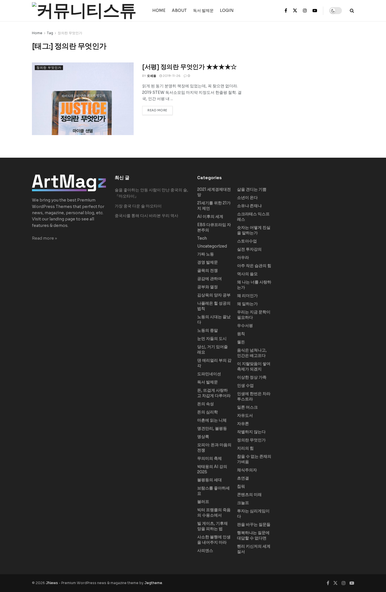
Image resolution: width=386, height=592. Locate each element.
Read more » (44, 238)
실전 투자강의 (249, 249)
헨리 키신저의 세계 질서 (253, 549)
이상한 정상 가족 (251, 377)
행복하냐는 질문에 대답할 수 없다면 (253, 535)
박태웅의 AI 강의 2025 (212, 469)
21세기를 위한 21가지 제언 (214, 205)
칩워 (241, 486)
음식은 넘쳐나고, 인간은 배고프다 (252, 353)
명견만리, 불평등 (212, 428)
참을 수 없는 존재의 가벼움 (254, 459)
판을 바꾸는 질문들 (253, 524)
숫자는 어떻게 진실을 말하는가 (253, 230)
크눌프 (243, 502)
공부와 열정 (207, 286)
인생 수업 (245, 385)
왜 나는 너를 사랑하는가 (254, 284)
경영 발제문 (207, 262)
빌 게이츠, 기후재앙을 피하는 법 (212, 526)
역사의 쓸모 (247, 273)
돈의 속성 (205, 403)
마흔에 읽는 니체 (212, 420)
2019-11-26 (171, 76)
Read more (157, 110)
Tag (50, 33)
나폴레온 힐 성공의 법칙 (214, 306)
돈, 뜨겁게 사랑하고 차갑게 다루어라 (214, 393)
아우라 (243, 257)
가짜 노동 (205, 254)
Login (227, 10)
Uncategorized (212, 246)
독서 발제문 (203, 10)
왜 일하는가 (247, 303)
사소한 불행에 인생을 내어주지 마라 (214, 539)
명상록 (203, 436)
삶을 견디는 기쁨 (251, 189)
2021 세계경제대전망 (214, 192)
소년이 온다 (247, 197)
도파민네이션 (209, 373)
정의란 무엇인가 (70, 33)
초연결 (243, 478)
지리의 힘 (245, 448)
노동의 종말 (207, 330)
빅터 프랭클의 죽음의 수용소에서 (214, 512)
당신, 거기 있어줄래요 (212, 349)
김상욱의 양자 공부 (214, 295)
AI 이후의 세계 (210, 216)
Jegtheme (153, 583)
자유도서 (245, 415)
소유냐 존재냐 (249, 205)
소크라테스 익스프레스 (253, 216)
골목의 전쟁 (207, 270)
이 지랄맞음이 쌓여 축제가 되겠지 (253, 366)
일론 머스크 (247, 407)
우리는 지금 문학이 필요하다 (253, 314)
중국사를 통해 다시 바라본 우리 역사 (146, 215)
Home (159, 10)
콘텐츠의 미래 (249, 494)
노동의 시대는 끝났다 (214, 319)
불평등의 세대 (209, 479)
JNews (52, 583)
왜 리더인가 (247, 295)
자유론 (243, 423)
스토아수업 (247, 241)
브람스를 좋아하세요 (213, 490)
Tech (202, 238)
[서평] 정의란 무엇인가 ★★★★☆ (189, 67)
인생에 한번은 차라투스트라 (253, 396)
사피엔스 (205, 550)
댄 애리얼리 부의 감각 (214, 363)
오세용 (151, 76)
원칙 (241, 333)
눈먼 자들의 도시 (212, 338)
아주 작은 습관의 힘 (254, 265)
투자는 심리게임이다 (253, 513)
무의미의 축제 (209, 458)
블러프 (203, 501)
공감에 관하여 (209, 278)
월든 (241, 341)
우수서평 (245, 325)
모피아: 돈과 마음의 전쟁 (214, 447)
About (179, 10)
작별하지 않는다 (251, 431)
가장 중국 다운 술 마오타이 (138, 206)
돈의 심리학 (207, 412)
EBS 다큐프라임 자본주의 (214, 227)
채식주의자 (247, 469)
